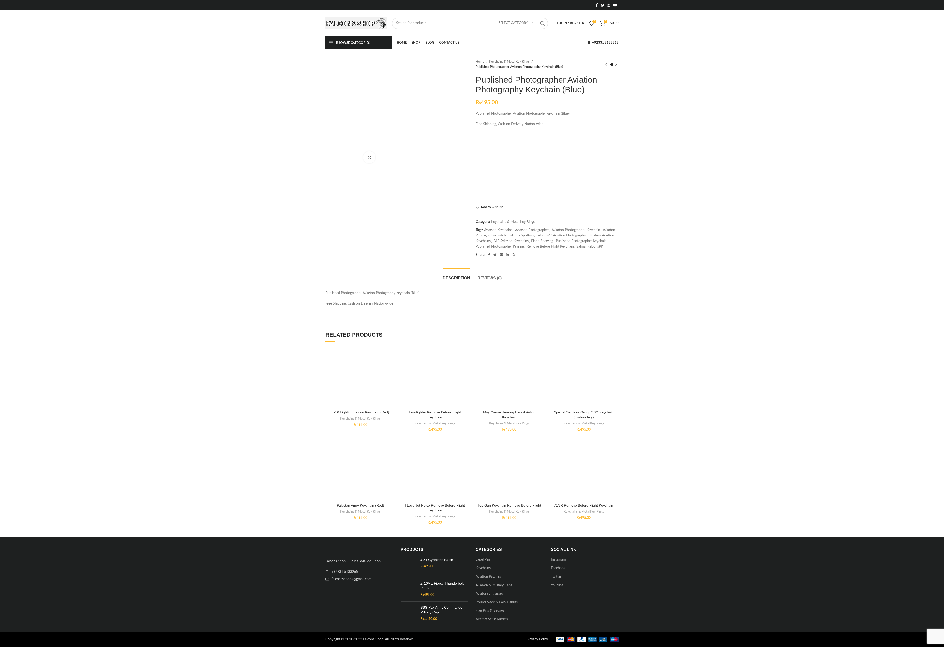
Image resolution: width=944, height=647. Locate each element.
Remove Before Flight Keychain (550, 246)
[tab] (456, 275)
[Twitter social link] (602, 5)
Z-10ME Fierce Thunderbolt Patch (442, 585)
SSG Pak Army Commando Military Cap (441, 609)
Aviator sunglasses (489, 593)
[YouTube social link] (615, 5)
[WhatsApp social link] (513, 255)
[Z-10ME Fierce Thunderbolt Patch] (409, 589)
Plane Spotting (542, 241)
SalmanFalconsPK (589, 246)
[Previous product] (606, 64)
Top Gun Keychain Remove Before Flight (509, 505)
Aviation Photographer (532, 230)
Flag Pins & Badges (490, 610)
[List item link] (359, 571)
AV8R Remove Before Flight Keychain (583, 505)
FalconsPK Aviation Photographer (561, 235)
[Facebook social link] (596, 5)
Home (480, 61)
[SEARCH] (542, 23)
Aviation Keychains (498, 230)
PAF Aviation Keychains (511, 241)
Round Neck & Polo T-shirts (497, 602)
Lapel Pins (483, 559)
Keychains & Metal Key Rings (509, 61)
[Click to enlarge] (369, 157)
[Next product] (616, 64)
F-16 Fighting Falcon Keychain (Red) (360, 412)
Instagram (558, 559)
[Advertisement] (547, 166)
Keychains (483, 568)
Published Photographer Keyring (500, 246)
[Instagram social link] (609, 5)
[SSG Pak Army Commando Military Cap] (409, 613)
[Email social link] (501, 255)
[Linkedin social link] (507, 255)
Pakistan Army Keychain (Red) (360, 505)
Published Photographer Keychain (581, 241)
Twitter (556, 576)
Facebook (558, 568)
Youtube (557, 585)
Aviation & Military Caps (494, 585)
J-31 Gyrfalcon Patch (436, 560)
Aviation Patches (488, 576)
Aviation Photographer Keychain (576, 230)
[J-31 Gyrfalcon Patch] (409, 565)
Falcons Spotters (521, 235)
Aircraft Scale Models (492, 619)
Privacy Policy (537, 639)
